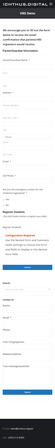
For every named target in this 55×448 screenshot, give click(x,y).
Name (6, 305)
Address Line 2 (10, 117)
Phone (6, 329)
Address (8, 92)
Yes (7, 199)
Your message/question (16, 366)
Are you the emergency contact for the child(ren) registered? (23, 191)
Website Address (12, 354)
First (5, 73)
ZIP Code (7, 154)
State (5, 142)
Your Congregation (13, 341)
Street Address (11, 105)
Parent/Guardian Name (16, 60)
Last (5, 85)
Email (7, 161)
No (7, 205)
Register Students (12, 227)
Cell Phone (9, 175)
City (5, 130)
